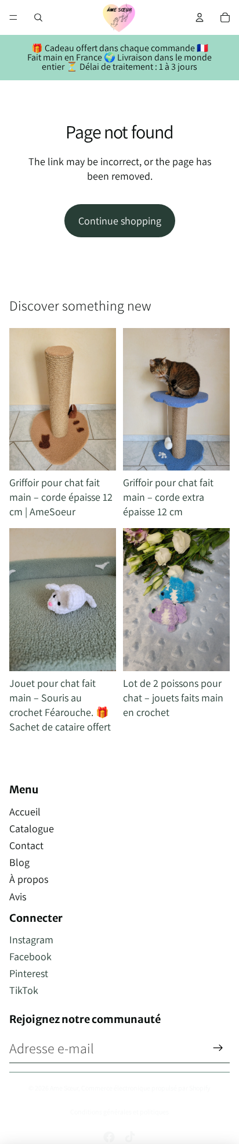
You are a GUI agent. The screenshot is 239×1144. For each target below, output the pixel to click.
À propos (28, 879)
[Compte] (199, 17)
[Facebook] (109, 1137)
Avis (17, 896)
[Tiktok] (130, 1137)
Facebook (30, 956)
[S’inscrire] (218, 1048)
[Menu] (13, 17)
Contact (26, 845)
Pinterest (28, 973)
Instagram (31, 939)
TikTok (23, 990)
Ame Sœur (64, 1088)
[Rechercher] (38, 17)
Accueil (25, 811)
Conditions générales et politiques (119, 1111)
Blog (19, 862)
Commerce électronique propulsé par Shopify (146, 1088)
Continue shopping (119, 220)
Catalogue (31, 828)
